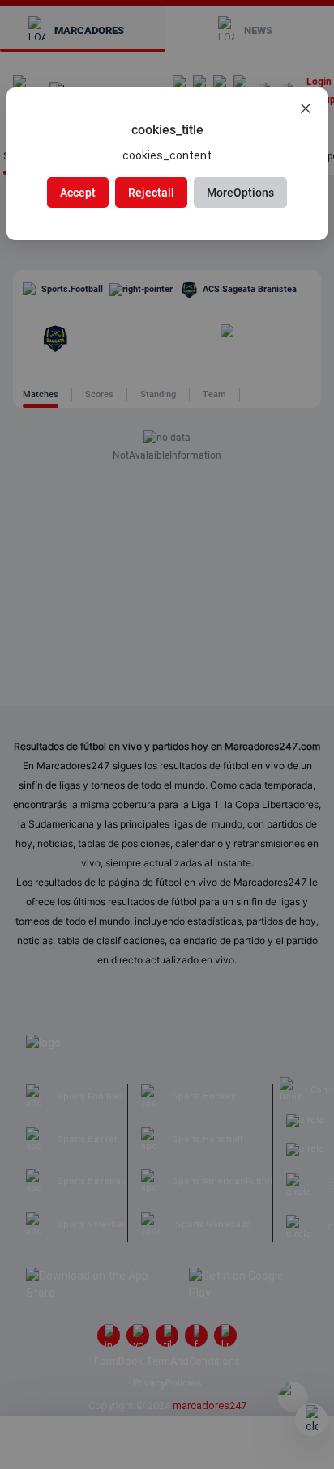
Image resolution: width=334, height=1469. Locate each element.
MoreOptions (240, 192)
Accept (78, 192)
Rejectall (151, 192)
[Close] (306, 109)
